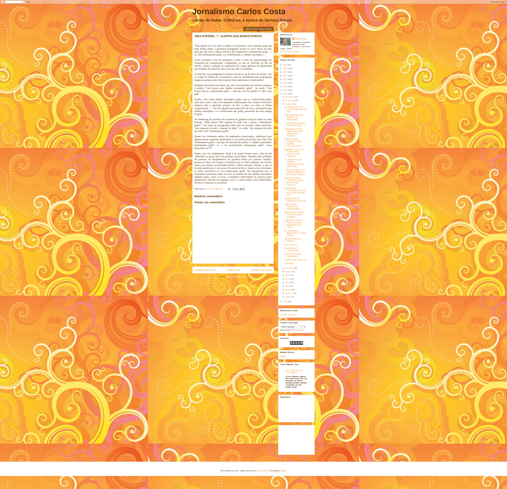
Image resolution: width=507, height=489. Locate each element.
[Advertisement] (293, 439)
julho (287, 275)
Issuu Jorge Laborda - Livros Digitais (294, 371)
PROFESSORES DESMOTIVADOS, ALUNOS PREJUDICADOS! (293, 142)
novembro (289, 100)
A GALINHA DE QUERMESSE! (292, 249)
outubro (288, 104)
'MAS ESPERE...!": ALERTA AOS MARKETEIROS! (293, 206)
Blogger (283, 471)
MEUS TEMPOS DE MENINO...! (293, 240)
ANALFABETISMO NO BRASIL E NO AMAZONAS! (294, 117)
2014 (285, 83)
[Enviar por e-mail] (233, 189)
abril (287, 286)
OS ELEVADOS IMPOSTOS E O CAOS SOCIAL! (295, 233)
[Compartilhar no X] (238, 189)
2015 (285, 79)
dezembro (289, 97)
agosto (288, 272)
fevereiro (289, 293)
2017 (285, 72)
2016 (285, 76)
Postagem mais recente (205, 270)
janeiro (288, 297)
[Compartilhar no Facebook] (241, 189)
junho (287, 279)
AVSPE (283, 356)
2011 (285, 94)
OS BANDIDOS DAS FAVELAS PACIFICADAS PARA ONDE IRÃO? (294, 163)
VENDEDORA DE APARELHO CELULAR (295, 200)
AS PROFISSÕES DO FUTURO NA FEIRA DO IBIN (296, 109)
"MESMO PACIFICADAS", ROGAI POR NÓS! (295, 124)
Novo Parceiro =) (292, 245)
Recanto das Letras (288, 315)
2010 (285, 301)
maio (287, 282)
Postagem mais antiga (261, 270)
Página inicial (233, 270)
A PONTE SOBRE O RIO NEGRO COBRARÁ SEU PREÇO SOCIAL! (295, 172)
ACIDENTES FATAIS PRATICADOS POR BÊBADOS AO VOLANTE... (294, 132)
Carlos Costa (300, 39)
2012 (285, 90)
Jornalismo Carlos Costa (238, 11)
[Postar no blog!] (236, 189)
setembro (289, 268)
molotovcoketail (262, 471)
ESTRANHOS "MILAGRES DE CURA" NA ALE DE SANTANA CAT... (295, 191)
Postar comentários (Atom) (236, 277)
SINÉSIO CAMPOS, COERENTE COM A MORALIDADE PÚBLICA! (294, 181)
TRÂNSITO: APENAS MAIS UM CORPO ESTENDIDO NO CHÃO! (293, 223)
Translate (300, 330)
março (288, 290)
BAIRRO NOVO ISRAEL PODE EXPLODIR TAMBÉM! (295, 214)
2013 (285, 86)
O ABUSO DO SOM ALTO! (296, 260)
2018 (285, 68)
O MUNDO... (290, 263)
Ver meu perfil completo (290, 52)
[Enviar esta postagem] (229, 189)
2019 (285, 65)
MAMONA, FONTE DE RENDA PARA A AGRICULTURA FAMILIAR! (294, 153)
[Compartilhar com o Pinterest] (243, 189)
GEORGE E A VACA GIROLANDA (293, 255)
